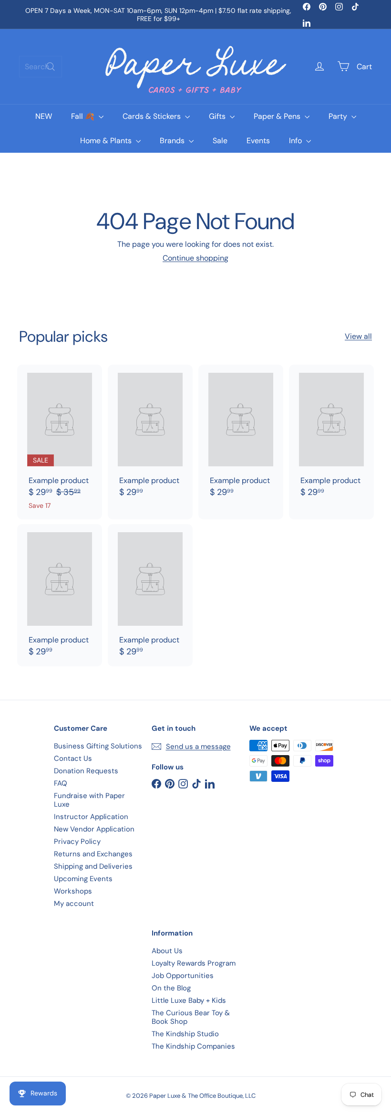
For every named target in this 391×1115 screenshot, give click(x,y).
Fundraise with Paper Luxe (89, 800)
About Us (167, 951)
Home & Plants (107, 141)
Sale (220, 141)
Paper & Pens (278, 116)
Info (296, 141)
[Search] (50, 66)
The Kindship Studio (185, 1034)
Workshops (73, 891)
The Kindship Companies (193, 1046)
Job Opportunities (183, 975)
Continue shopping (195, 258)
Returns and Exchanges (93, 854)
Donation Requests (86, 771)
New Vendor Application (94, 829)
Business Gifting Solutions (98, 746)
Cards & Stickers (153, 116)
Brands (173, 141)
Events (258, 141)
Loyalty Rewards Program (194, 963)
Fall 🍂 (83, 116)
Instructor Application (91, 816)
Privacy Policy (77, 841)
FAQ (60, 783)
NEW (43, 116)
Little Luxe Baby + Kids (189, 1000)
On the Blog (171, 988)
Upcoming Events (83, 879)
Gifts (218, 116)
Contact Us (73, 758)
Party (339, 116)
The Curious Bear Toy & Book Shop (191, 1017)
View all (358, 336)
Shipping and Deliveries (93, 866)
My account (74, 903)
